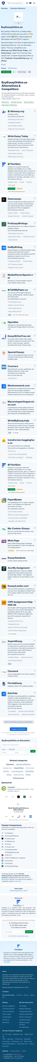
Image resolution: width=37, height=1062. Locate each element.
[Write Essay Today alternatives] (4, 137)
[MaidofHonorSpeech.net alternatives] (4, 275)
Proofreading (30, 771)
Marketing (27, 1039)
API (3, 997)
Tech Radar (22, 1006)
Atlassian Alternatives (26, 1014)
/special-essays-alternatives (11, 350)
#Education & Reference (9, 105)
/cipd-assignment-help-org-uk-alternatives (15, 600)
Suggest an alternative (18, 729)
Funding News (6, 1017)
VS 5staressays (9, 838)
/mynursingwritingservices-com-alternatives (16, 399)
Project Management (17, 771)
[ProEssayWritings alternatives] (4, 224)
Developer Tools (18, 1034)
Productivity (19, 1039)
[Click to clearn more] (18, 953)
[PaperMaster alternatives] (4, 500)
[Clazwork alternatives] (4, 672)
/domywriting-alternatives (10, 245)
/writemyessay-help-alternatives (12, 418)
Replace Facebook (25, 1008)
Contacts (19, 995)
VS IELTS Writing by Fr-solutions (14, 858)
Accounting (6, 1041)
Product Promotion (8, 995)
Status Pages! (6, 1014)
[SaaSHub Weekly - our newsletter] (27, 3)
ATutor (4, 61)
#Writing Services (16, 102)
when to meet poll (16, 1058)
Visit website (6, 72)
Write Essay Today (20, 50)
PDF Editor (6, 771)
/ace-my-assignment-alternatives (12, 566)
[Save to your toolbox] (18, 23)
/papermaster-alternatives (10, 497)
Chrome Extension (8, 1011)
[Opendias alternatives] (4, 323)
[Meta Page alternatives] (4, 541)
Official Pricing (12, 68)
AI (3, 1034)
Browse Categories (8, 1006)
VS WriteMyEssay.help (11, 852)
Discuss (26, 995)
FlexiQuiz (17, 905)
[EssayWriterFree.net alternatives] (4, 337)
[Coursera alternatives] (4, 367)
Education (10, 764)
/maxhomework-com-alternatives (12, 383)
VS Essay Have (9, 847)
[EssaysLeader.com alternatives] (4, 586)
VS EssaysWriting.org (11, 836)
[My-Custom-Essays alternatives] (4, 529)
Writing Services (18, 778)
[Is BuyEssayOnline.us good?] (14, 72)
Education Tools (7, 768)
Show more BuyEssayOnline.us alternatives (18, 722)
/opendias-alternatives (9, 320)
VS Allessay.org (9, 841)
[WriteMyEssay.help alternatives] (4, 421)
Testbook (9, 58)
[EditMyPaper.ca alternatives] (4, 290)
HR (21, 1041)
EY (4, 694)
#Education (5, 102)
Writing (28, 774)
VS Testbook (8, 833)
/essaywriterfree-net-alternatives (12, 334)
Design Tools (29, 1034)
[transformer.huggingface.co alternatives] (4, 441)
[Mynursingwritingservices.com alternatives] (4, 402)
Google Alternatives (25, 1011)
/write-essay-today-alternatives (12, 134)
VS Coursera (8, 860)
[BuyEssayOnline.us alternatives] (18, 16)
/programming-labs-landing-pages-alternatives (17, 538)
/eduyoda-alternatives (9, 691)
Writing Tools (28, 1041)
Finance (31, 1044)
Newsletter (5, 1022)
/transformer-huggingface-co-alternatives (15, 438)
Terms (24, 1051)
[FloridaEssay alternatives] (4, 684)
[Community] (30, 3)
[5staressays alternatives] (4, 199)
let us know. (17, 881)
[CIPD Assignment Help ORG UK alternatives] (4, 602)
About (32, 995)
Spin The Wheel (19, 1056)
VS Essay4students (10, 849)
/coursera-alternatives (9, 364)
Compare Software (8, 1008)
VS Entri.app (8, 863)
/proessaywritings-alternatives (11, 221)
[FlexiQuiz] (4, 165)
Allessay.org (6, 50)
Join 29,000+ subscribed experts (18, 936)
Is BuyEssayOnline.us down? (18, 890)
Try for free (11, 188)
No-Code (8, 1034)
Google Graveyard (25, 1020)
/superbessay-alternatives (10, 639)
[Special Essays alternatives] (4, 353)
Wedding (9, 774)
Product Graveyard (25, 1017)
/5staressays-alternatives (10, 197)
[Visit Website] (34, 111)
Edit (4, 64)
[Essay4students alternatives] (4, 558)
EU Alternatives (24, 1027)
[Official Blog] (29, 72)
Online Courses (30, 768)
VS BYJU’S (8, 855)
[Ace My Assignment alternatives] (4, 568)
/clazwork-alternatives (9, 669)
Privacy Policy (15, 1051)
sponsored (7, 962)
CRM (3, 1039)
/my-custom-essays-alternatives (12, 526)
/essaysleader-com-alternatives (12, 584)
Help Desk (10, 1039)
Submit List (5, 1020)
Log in (4, 749)
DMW (4, 248)
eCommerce (15, 1041)
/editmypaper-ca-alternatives (11, 288)
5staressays (6, 53)
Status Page (22, 72)
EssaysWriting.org (21, 58)
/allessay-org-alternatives (10, 109)
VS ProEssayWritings (11, 866)
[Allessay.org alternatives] (4, 112)
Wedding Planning (18, 774)
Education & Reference (23, 764)
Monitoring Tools (22, 1044)
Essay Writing (18, 768)
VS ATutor (7, 844)
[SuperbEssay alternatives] (4, 642)
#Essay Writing (28, 102)
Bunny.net (18, 1054)
